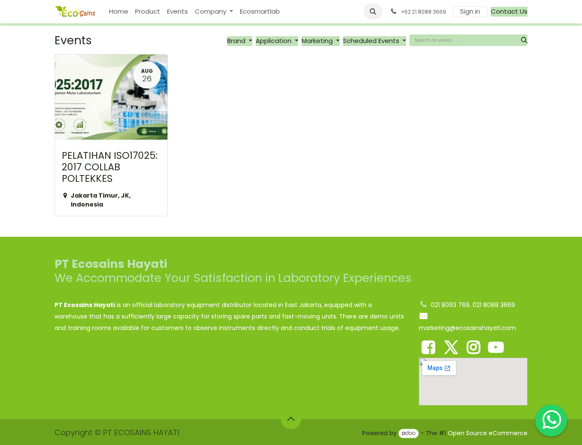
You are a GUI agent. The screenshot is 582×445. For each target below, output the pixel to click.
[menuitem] (119, 11)
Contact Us (509, 11)
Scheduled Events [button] (372, 40)
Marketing (318, 40)
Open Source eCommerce (487, 433)
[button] (373, 11)
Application (274, 40)
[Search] (524, 40)
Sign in (470, 11)
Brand (237, 40)
